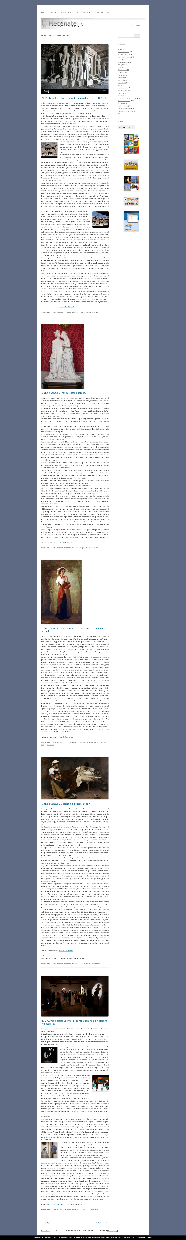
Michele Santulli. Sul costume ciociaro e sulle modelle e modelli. (72, 630)
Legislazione (122, 83)
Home (43, 13)
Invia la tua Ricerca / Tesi (69, 13)
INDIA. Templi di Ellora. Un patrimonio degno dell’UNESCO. (73, 98)
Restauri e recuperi (124, 101)
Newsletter (86, 13)
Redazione (94, 312)
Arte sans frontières (71, 312)
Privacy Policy (45, 1231)
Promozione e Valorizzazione (88, 742)
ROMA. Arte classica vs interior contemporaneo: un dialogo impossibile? (74, 1022)
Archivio (120, 49)
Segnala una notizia (102, 13)
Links (119, 85)
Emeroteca (121, 75)
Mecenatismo (122, 90)
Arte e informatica (123, 52)
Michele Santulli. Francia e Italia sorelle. (63, 392)
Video (120, 114)
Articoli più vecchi (48, 1223)
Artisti (119, 59)
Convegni (121, 72)
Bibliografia (121, 65)
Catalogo (121, 67)
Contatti (53, 13)
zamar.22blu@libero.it (66, 307)
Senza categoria (123, 103)
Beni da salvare (123, 62)
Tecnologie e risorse (124, 108)
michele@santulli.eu (66, 542)
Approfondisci (140, 1238)
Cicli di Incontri (122, 70)
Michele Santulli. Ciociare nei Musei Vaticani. (66, 803)
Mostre (120, 93)
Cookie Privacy (112, 1231)
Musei (120, 96)
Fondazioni (121, 78)
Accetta (148, 1238)
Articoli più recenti (101, 1223)
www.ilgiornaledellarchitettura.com (57, 1204)
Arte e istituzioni (123, 54)
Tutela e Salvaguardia (125, 111)
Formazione (122, 80)
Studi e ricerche (123, 106)
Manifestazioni (123, 88)
